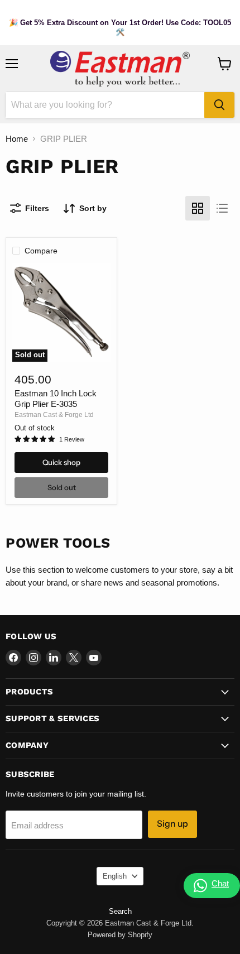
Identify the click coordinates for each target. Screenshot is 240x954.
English (115, 876)
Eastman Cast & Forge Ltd (54, 415)
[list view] (222, 208)
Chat (220, 883)
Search (120, 911)
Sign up (172, 823)
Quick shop (61, 462)
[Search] (219, 105)
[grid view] (197, 208)
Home (17, 138)
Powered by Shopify (120, 935)
